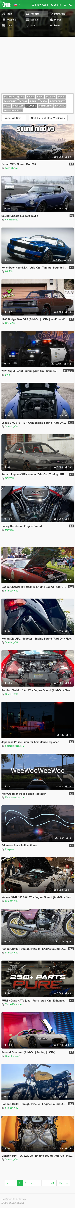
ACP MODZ (11, 167)
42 (52, 1183)
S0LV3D (9, 478)
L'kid (7, 374)
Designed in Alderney (13, 1199)
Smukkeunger (12, 1056)
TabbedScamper (13, 1004)
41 (45, 1183)
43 (60, 1183)
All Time (13, 118)
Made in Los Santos (12, 1202)
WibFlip (9, 271)
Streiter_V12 (11, 426)
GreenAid (10, 323)
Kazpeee (9, 849)
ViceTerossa (11, 219)
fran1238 (9, 529)
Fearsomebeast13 (14, 745)
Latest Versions (47, 118)
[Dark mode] (65, 4)
